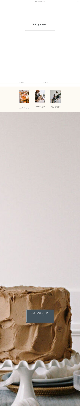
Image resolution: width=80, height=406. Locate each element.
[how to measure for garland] (55, 96)
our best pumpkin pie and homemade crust (24, 107)
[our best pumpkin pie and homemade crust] (24, 96)
